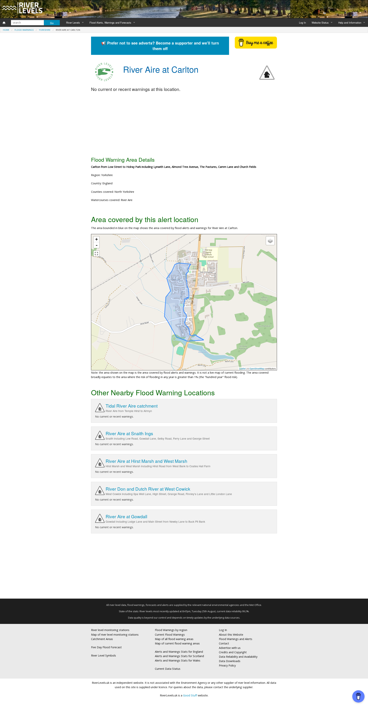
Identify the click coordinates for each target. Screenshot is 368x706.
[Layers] (270, 240)
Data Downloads (229, 661)
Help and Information (349, 22)
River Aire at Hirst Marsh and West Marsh (146, 461)
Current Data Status (167, 669)
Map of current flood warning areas (177, 643)
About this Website (231, 634)
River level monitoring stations (110, 630)
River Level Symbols (103, 655)
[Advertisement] (184, 124)
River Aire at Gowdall (126, 516)
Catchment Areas (102, 639)
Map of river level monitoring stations (115, 634)
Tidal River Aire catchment (132, 406)
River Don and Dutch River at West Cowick (148, 489)
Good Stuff (190, 695)
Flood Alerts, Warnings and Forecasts (110, 22)
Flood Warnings (24, 29)
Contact (224, 643)
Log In (302, 22)
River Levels (73, 22)
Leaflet (242, 368)
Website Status (320, 22)
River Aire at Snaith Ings (129, 433)
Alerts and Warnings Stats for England (179, 651)
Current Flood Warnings (170, 634)
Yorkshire (44, 29)
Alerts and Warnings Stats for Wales (177, 660)
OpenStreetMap (256, 368)
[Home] (4, 22)
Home (6, 29)
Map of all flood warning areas (174, 639)
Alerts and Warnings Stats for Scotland (179, 656)
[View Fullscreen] (96, 253)
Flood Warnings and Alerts (235, 639)
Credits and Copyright (233, 652)
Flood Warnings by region (171, 630)
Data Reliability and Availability (238, 656)
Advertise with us (230, 648)
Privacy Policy (227, 665)
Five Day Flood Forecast (106, 647)
